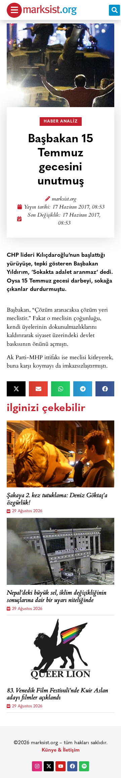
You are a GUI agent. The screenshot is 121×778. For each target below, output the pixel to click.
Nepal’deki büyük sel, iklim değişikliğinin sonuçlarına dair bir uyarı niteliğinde (56, 597)
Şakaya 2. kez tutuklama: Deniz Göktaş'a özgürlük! (57, 499)
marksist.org (64, 199)
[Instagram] (37, 766)
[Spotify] (84, 766)
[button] (114, 10)
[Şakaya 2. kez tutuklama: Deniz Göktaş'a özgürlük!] (60, 453)
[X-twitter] (49, 766)
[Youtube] (60, 766)
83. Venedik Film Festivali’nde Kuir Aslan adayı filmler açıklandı (57, 695)
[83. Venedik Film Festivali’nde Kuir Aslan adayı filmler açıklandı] (60, 649)
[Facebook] (72, 766)
